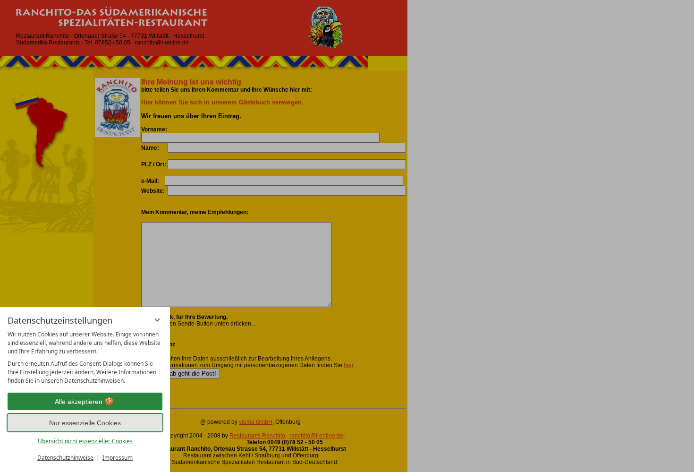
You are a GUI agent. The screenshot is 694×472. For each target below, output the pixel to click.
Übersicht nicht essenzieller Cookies (85, 441)
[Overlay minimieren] (157, 320)
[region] (85, 357)
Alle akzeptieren (78, 401)
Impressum (117, 458)
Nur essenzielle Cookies (85, 423)
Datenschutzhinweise (65, 458)
